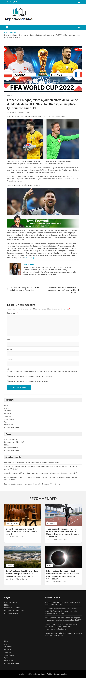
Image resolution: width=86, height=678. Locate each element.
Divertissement (9, 425)
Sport (6, 422)
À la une (10, 96)
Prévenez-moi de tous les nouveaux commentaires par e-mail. (31, 376)
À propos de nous (10, 439)
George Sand (25, 112)
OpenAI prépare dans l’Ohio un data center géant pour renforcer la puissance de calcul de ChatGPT (40, 473)
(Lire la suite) (29, 258)
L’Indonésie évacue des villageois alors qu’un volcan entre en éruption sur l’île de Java (62, 290)
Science (50, 565)
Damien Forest (22, 537)
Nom (9, 340)
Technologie (51, 523)
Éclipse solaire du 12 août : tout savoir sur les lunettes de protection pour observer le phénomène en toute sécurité (62, 575)
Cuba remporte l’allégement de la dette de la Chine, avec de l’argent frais (24, 289)
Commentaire (12, 313)
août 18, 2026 (10, 537)
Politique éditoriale (11, 448)
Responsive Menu (79, 2)
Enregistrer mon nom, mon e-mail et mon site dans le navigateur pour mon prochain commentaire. (42, 371)
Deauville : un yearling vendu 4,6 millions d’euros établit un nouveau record (31, 462)
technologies (9, 419)
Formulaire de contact (12, 427)
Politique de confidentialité (14, 442)
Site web (10, 359)
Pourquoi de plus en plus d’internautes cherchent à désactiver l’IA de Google (32, 484)
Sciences (7, 416)
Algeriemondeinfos (38, 674)
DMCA (6, 445)
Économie (7, 413)
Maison (6, 405)
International (9, 411)
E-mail (10, 349)
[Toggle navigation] (7, 27)
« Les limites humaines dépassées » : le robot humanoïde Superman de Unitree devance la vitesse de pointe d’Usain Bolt (63, 533)
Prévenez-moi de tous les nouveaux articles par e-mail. (29, 381)
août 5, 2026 (50, 582)
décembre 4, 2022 (13, 112)
